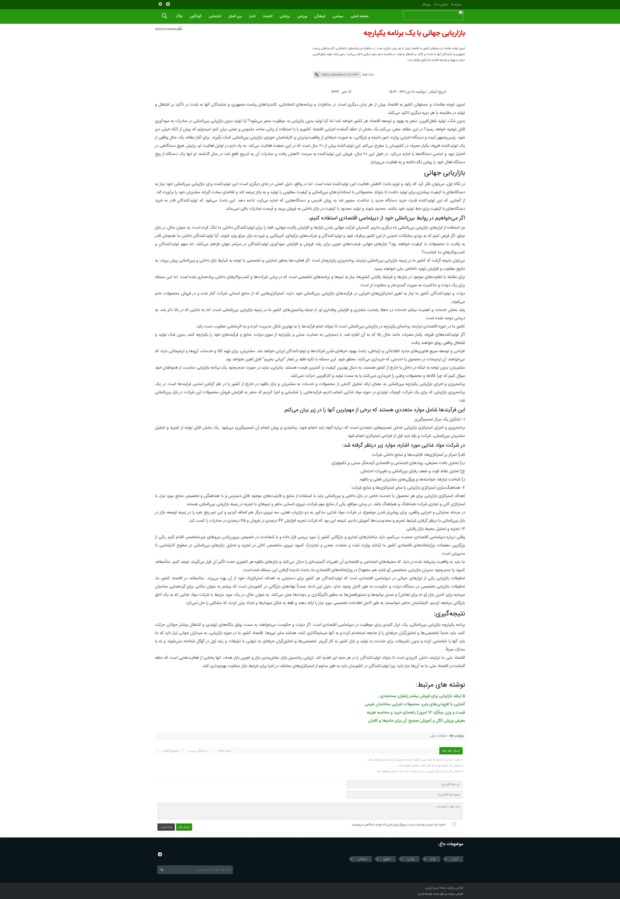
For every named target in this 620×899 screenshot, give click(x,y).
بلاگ (179, 16)
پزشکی (285, 16)
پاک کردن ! (166, 827)
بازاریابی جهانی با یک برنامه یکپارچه (414, 33)
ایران (433, 736)
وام (433, 859)
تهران (410, 859)
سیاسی (338, 16)
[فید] (167, 4)
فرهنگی (319, 16)
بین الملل (235, 16)
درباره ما (456, 4)
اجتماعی (215, 16)
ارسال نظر (184, 827)
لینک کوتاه (368, 74)
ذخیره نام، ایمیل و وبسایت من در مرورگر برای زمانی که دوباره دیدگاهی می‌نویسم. (398, 824)
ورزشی (302, 16)
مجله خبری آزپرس (435, 887)
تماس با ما (441, 4)
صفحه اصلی (359, 16)
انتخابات (442, 736)
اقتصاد (267, 16)
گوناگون (196, 16)
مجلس (362, 859)
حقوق (387, 859)
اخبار (252, 16)
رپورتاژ (427, 4)
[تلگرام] (160, 4)
